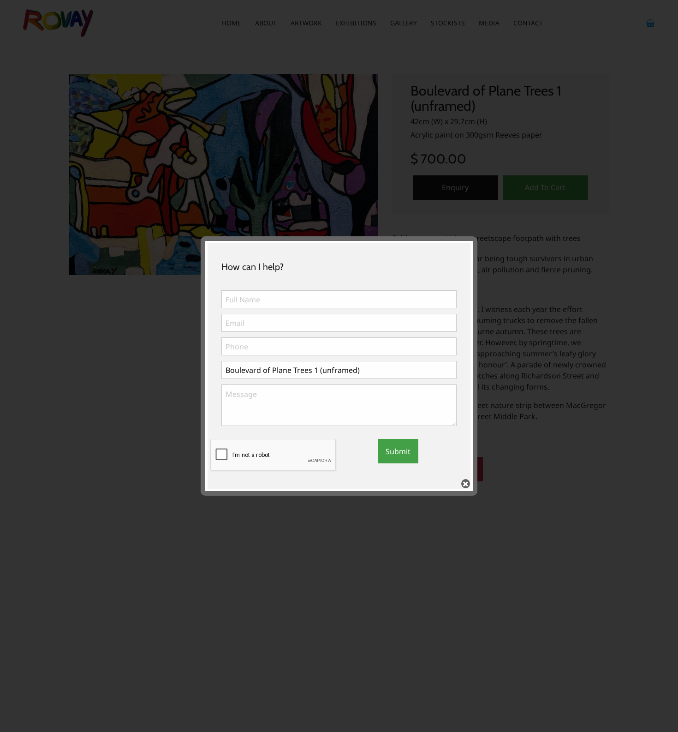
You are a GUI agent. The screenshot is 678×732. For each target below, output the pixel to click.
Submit (398, 451)
